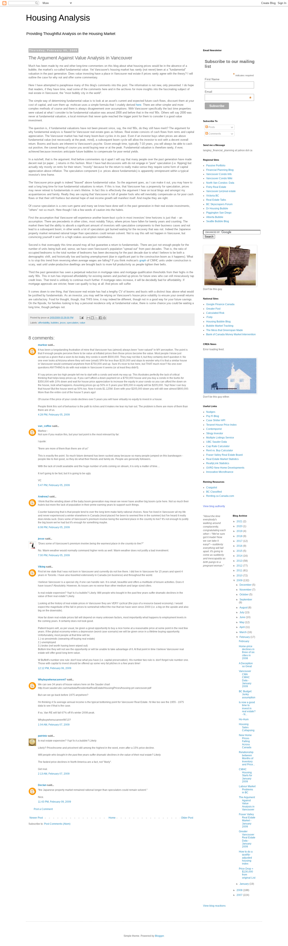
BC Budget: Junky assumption (247, 694)
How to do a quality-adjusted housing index (246, 857)
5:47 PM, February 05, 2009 (54, 485)
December (246, 584)
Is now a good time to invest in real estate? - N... (247, 708)
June (243, 617)
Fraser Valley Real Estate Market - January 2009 (247, 820)
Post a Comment (43, 809)
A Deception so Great (246, 665)
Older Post (187, 817)
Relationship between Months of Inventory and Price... (247, 758)
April (242, 627)
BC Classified (214, 491)
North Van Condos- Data (220, 182)
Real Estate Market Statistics (222, 459)
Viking (41, 566)
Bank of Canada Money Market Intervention (231, 334)
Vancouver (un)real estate (221, 191)
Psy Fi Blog (212, 416)
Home (112, 817)
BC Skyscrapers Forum (219, 204)
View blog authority (214, 506)
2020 (240, 526)
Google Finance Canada (220, 304)
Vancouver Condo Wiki (219, 178)
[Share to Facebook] (100, 318)
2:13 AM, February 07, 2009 (54, 773)
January (244, 883)
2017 (240, 541)
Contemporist (214, 429)
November (246, 589)
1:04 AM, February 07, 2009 (54, 724)
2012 (240, 565)
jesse (63, 322)
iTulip (209, 317)
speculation (72, 322)
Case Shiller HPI (215, 420)
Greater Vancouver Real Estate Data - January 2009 (247, 839)
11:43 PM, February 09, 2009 (54, 801)
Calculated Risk (215, 312)
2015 (240, 550)
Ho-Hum (244, 719)
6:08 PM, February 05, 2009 (54, 527)
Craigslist (211, 487)
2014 (240, 555)
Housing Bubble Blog (218, 321)
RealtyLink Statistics (217, 463)
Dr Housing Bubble (217, 208)
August (244, 607)
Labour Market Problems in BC (247, 789)
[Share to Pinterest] (104, 318)
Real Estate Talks (216, 199)
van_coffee (44, 426)
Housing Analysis (58, 17)
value (82, 322)
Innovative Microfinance (219, 471)
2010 (240, 575)
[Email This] (88, 318)
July (242, 612)
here (138, 104)
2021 (240, 521)
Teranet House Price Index (221, 424)
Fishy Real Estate (216, 187)
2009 (240, 580)
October (244, 594)
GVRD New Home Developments (225, 467)
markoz (42, 344)
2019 (240, 531)
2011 (240, 570)
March (243, 632)
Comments (214, 133)
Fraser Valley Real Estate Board (224, 454)
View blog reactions (214, 905)
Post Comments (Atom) (57, 823)
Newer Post (36, 817)
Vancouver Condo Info (219, 174)
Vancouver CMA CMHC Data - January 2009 (245, 679)
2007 (240, 895)
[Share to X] (96, 318)
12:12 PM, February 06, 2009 (54, 668)
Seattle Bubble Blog (217, 221)
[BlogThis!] (92, 318)
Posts (211, 127)
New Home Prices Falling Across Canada (245, 741)
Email (228, 91)
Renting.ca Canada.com (220, 495)
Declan (42, 785)
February (245, 637)
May (242, 622)
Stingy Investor (214, 433)
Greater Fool (213, 308)
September (246, 599)
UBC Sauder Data (216, 441)
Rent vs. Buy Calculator (219, 450)
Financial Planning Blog (220, 169)
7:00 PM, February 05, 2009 (54, 555)
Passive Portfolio (215, 165)
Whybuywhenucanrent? (52, 679)
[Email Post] (81, 317)
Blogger (159, 935)
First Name (212, 79)
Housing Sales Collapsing (246, 727)
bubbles (55, 322)
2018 (240, 536)
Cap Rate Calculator (218, 446)
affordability (44, 322)
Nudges (210, 411)
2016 (240, 545)
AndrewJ (43, 496)
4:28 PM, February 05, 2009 (54, 414)
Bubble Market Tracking (219, 325)
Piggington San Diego (218, 212)
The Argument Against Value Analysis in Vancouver (247, 803)
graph (142, 260)
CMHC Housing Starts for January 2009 (245, 775)
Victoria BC (212, 195)
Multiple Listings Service (220, 437)
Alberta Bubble (214, 217)
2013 (240, 560)
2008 (240, 890)
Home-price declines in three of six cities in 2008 (246, 652)
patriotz (42, 735)
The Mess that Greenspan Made (224, 330)
